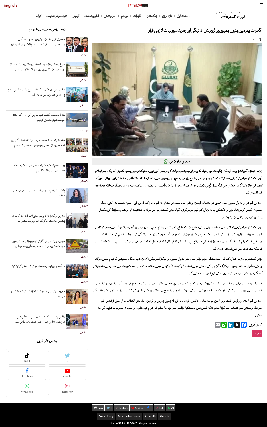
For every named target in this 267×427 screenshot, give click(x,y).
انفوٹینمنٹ (91, 16)
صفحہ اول (183, 16)
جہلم (124, 16)
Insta (161, 408)
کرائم (38, 16)
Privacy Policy (106, 416)
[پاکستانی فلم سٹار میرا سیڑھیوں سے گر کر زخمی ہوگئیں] (77, 195)
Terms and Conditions (129, 416)
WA (172, 408)
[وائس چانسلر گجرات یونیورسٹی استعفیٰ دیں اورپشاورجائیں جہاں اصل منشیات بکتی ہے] (77, 321)
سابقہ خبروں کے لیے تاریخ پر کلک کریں (229, 13)
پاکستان (151, 16)
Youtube (139, 408)
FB (151, 408)
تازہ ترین (167, 16)
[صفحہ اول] (138, 5)
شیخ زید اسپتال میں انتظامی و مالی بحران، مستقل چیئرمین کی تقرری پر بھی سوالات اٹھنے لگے (37, 67)
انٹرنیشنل (110, 16)
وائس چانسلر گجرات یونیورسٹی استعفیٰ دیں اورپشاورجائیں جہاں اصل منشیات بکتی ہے (40, 319)
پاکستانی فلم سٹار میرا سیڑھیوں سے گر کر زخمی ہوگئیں (38, 193)
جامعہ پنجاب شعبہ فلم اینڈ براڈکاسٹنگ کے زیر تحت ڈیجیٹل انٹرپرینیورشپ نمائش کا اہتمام (38, 143)
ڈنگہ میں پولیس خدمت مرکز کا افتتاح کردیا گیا (38, 266)
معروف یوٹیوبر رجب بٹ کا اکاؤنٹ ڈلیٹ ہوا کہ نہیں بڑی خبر (36, 294)
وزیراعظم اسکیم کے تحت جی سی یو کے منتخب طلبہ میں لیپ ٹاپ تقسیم (38, 168)
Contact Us (150, 416)
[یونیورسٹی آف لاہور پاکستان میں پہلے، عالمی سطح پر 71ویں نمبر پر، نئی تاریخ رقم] (77, 94)
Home (101, 408)
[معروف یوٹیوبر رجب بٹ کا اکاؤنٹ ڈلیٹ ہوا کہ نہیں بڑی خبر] (77, 296)
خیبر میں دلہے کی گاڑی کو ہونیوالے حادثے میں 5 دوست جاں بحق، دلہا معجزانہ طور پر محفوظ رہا (37, 244)
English (10, 5)
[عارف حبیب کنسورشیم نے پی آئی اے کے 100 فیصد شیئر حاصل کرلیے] (77, 120)
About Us (164, 416)
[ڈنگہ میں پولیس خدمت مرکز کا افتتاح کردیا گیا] (77, 271)
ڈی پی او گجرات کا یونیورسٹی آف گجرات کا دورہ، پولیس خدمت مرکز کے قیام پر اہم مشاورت (38, 219)
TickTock (123, 408)
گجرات (137, 16)
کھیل (75, 16)
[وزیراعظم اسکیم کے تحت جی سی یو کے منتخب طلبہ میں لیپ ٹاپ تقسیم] (77, 170)
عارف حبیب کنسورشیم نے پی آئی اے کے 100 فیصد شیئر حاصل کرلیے (39, 118)
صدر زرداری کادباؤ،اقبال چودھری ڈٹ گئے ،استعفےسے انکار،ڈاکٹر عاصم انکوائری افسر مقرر (38, 42)
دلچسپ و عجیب (56, 16)
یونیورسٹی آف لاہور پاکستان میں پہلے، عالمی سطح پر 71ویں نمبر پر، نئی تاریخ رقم (36, 92)
